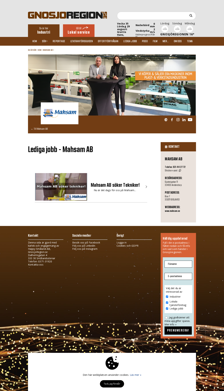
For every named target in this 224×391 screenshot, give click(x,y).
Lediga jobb (130, 41)
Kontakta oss (35, 264)
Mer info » (170, 324)
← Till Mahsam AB (39, 128)
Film (155, 41)
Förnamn (172, 264)
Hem (34, 41)
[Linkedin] (184, 120)
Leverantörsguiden (81, 41)
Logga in (122, 242)
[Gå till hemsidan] (166, 120)
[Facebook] (172, 120)
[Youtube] (190, 120)
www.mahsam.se (172, 211)
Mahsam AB (48, 50)
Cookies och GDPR (127, 245)
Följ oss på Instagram (84, 248)
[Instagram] (178, 120)
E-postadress (175, 276)
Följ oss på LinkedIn (83, 245)
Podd (145, 41)
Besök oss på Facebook (86, 242)
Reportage (59, 41)
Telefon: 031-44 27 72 (175, 167)
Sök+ (45, 41)
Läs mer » (135, 374)
